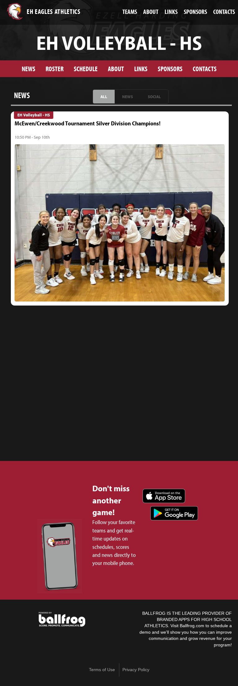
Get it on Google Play (174, 513)
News (28, 68)
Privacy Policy (135, 669)
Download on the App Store (164, 496)
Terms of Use (102, 669)
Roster (55, 68)
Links (141, 68)
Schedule (86, 68)
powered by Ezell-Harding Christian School (62, 619)
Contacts (205, 68)
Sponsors (170, 68)
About (116, 68)
